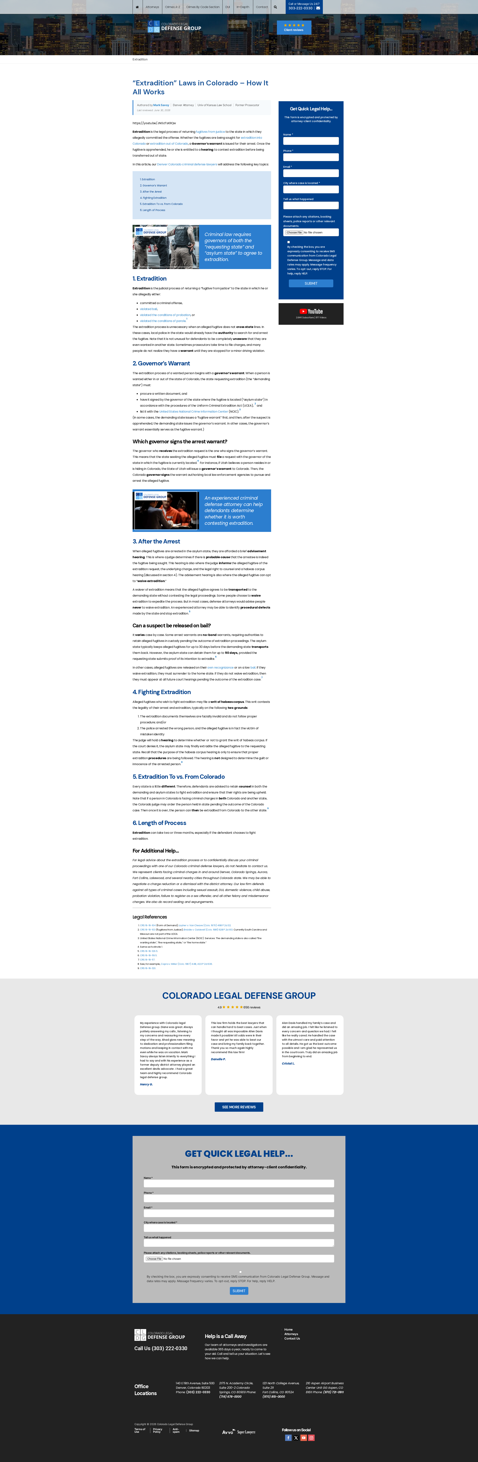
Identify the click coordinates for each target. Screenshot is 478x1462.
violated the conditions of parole (163, 321)
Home (288, 1329)
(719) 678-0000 (230, 1397)
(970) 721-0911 (333, 1392)
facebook (288, 1438)
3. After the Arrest (151, 192)
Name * (288, 134)
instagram (311, 1438)
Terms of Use (139, 1430)
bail (252, 667)
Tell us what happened (298, 199)
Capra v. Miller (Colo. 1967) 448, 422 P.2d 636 (186, 964)
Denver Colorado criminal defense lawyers (187, 164)
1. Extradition (147, 179)
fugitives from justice (211, 132)
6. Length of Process (152, 210)
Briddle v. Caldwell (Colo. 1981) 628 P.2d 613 (208, 929)
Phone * (288, 151)
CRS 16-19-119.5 (148, 955)
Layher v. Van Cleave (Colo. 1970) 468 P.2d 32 (205, 925)
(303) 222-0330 (169, 1348)
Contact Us (292, 1338)
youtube (303, 1438)
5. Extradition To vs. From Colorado (161, 204)
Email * (287, 167)
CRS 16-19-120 (148, 968)
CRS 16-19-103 (148, 929)
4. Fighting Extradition (153, 198)
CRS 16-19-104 (148, 925)
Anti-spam (176, 1430)
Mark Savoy (161, 105)
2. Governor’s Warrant (153, 185)
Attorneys (291, 1334)
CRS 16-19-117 (147, 959)
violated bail (148, 309)
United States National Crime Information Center (193, 411)
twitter (296, 1438)
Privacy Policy (157, 1430)
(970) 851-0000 (274, 1397)
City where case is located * (301, 183)
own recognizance (220, 667)
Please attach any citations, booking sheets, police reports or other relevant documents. (309, 221)
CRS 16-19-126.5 (148, 951)
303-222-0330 (300, 8)
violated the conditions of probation (165, 315)
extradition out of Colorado (169, 144)
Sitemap (194, 1430)
